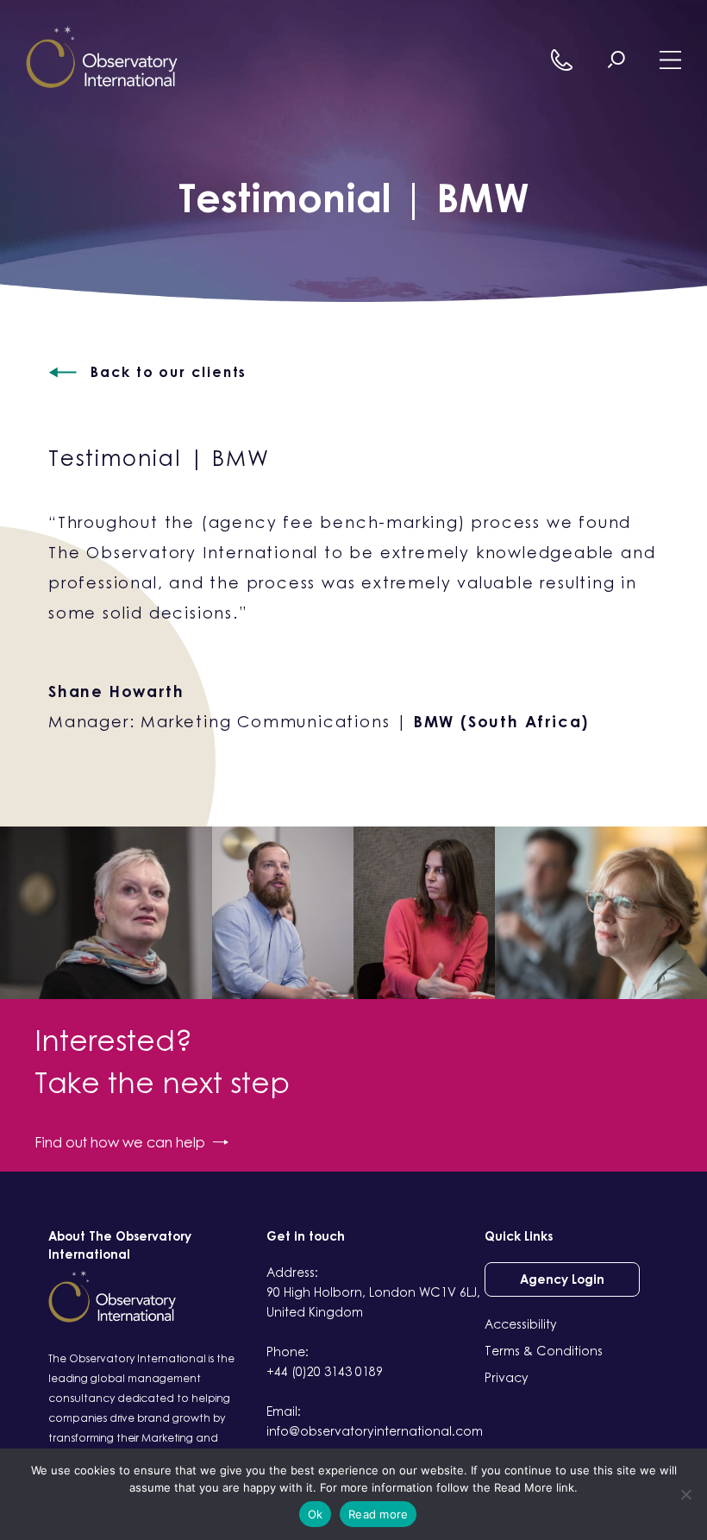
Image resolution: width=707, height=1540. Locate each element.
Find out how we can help (119, 1142)
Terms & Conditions (544, 1350)
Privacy (507, 1377)
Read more (378, 1514)
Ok (315, 1514)
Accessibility (521, 1324)
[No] (685, 1494)
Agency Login (562, 1279)
